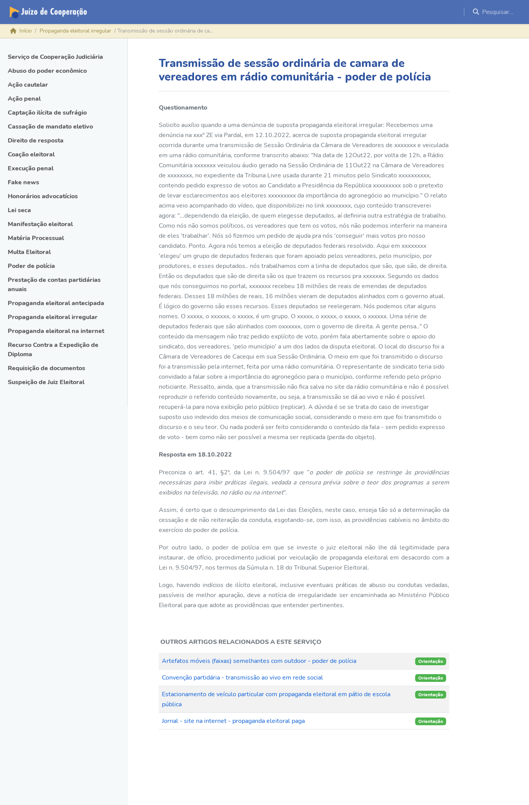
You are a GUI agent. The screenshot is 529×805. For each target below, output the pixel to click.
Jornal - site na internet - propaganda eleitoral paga (233, 721)
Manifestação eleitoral (40, 224)
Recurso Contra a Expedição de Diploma (53, 350)
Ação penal (24, 98)
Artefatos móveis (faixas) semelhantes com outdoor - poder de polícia (259, 661)
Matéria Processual (36, 238)
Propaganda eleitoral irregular (75, 30)
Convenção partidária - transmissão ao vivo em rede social (242, 677)
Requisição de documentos (46, 368)
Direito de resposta (36, 140)
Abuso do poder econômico (47, 71)
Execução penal (30, 168)
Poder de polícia (31, 266)
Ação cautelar (28, 85)
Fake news (23, 182)
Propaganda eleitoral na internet (56, 331)
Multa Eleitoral (29, 252)
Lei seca (19, 210)
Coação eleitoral (31, 154)
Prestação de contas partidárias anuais (54, 285)
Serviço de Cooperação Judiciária (55, 57)
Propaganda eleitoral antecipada (56, 303)
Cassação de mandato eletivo (50, 126)
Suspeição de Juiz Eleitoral (46, 382)
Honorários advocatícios (43, 196)
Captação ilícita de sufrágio (47, 112)
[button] (496, 12)
